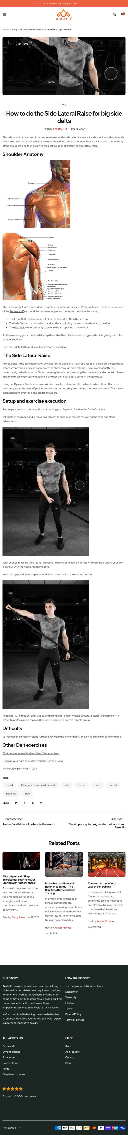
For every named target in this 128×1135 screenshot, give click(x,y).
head (97, 785)
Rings (5, 1068)
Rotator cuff (17, 311)
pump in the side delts (89, 376)
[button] (33, 3)
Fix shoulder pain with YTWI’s (19, 768)
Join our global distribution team (84, 986)
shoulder (11, 793)
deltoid (82, 785)
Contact (70, 1057)
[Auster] (64, 15)
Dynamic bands (11, 1051)
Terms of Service (74, 1019)
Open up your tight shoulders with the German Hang (32, 760)
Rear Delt (19, 327)
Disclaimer (71, 991)
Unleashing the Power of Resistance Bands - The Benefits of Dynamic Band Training (60, 888)
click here (61, 347)
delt (66, 785)
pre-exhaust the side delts (108, 363)
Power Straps (10, 1063)
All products (72, 1051)
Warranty (70, 997)
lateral (113, 785)
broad (9, 785)
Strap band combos (13, 1074)
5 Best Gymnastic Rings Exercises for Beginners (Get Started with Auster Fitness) (19, 880)
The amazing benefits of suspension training (102, 885)
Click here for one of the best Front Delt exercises (30, 753)
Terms (68, 1008)
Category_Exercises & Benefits (38, 785)
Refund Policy (73, 1014)
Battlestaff (8, 1046)
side (27, 793)
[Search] (114, 14)
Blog (14, 29)
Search (69, 1046)
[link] (16, 802)
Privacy (69, 1002)
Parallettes (8, 1057)
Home (5, 29)
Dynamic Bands (23, 384)
